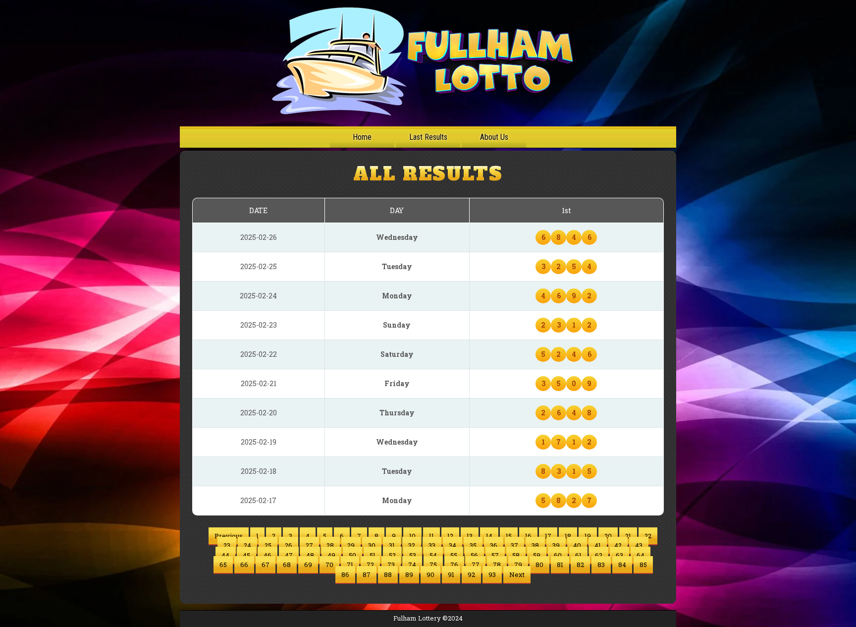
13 (470, 535)
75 (433, 564)
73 (391, 564)
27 (309, 545)
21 (628, 535)
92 (471, 574)
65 (223, 564)
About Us (494, 137)
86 (345, 574)
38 (535, 545)
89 (409, 574)
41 (597, 545)
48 (310, 555)
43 (638, 545)
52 (392, 555)
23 (226, 545)
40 (577, 545)
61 (578, 555)
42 (618, 545)
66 (244, 564)
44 (225, 555)
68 (287, 564)
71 (350, 564)
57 (495, 555)
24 (247, 545)
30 (371, 545)
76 (454, 564)
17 (548, 535)
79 (518, 564)
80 (539, 564)
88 (388, 574)
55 (453, 555)
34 (452, 545)
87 (367, 574)
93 (492, 574)
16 (528, 535)
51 (372, 555)
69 (308, 564)
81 (560, 564)
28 (330, 545)
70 (329, 564)
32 (411, 545)
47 (289, 555)
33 (431, 545)
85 (643, 564)
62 (598, 555)
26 (288, 545)
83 (601, 564)
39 (556, 545)
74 (412, 564)
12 (450, 535)
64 (640, 555)
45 (246, 555)
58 (516, 555)
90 (430, 574)
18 (568, 535)
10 (412, 535)
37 (514, 545)
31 (392, 545)
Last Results (428, 137)
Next (517, 574)
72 (370, 564)
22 (647, 535)
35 (473, 545)
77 (476, 564)
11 (431, 535)
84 (622, 564)
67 (265, 564)
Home (362, 137)
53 (412, 555)
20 (608, 535)
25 (268, 545)
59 (536, 555)
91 (451, 574)
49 (331, 555)
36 (493, 545)
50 (352, 555)
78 (497, 564)
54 (433, 555)
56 (474, 555)
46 (267, 555)
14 (489, 535)
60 (558, 555)
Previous (228, 535)
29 (351, 545)
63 (619, 555)
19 (588, 535)
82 (580, 564)
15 (509, 535)
